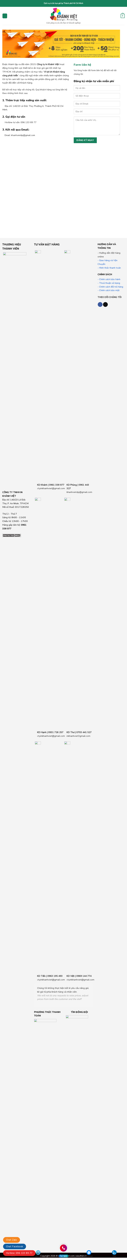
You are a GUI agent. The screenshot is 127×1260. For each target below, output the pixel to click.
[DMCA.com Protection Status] (11, 535)
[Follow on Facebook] (100, 304)
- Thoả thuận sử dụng (109, 283)
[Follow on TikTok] (105, 304)
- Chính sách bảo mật (109, 290)
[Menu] (4, 16)
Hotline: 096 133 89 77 (19, 1253)
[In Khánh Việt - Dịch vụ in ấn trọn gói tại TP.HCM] (63, 16)
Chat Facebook (14, 1246)
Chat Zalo (11, 1239)
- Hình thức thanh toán (109, 267)
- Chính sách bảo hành (109, 279)
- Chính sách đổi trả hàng (110, 286)
